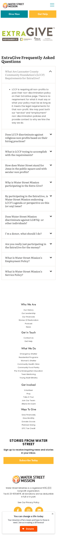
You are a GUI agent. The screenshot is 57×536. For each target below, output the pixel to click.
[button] (28, 74)
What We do (28, 348)
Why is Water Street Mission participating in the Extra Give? (24, 184)
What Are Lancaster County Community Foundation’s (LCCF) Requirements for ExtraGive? (25, 75)
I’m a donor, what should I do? (23, 233)
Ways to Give (28, 409)
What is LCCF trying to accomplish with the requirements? (26, 153)
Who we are (28, 304)
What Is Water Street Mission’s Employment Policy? (23, 259)
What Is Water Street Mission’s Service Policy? (23, 273)
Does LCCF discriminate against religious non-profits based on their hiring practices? (26, 138)
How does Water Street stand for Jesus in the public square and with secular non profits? (26, 168)
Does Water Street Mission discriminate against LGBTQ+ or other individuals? (24, 220)
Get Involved (28, 385)
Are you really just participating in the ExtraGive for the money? (25, 245)
